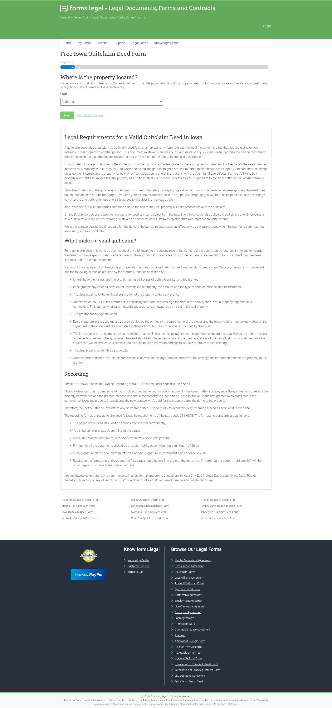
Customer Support (138, 566)
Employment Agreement (189, 600)
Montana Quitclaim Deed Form (149, 512)
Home (67, 43)
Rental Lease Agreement (189, 566)
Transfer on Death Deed (189, 681)
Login (267, 26)
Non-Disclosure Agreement (191, 606)
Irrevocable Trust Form (188, 658)
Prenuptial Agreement (188, 612)
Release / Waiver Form (188, 646)
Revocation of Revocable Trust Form (196, 664)
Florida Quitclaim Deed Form (78, 505)
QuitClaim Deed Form (187, 589)
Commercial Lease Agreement (192, 629)
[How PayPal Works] (88, 568)
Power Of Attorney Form (189, 583)
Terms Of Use (135, 571)
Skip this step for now (90, 115)
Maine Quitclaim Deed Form (147, 499)
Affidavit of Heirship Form (190, 641)
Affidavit (180, 635)
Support (120, 43)
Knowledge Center (166, 43)
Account (103, 43)
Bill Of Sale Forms (185, 571)
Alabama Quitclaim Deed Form (80, 499)
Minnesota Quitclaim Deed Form (150, 505)
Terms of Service (229, 704)
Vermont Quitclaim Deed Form (218, 518)
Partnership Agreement (189, 594)
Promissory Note (185, 623)
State (63, 94)
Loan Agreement (184, 618)
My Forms (84, 43)
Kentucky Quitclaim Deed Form (80, 518)
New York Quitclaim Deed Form (149, 518)
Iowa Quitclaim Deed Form (77, 512)
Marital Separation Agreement (193, 560)
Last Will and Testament (189, 577)
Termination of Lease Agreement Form (197, 669)
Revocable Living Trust (188, 652)
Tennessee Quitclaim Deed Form (219, 512)
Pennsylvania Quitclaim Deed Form (221, 505)
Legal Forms (139, 43)
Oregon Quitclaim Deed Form (218, 499)
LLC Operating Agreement (190, 675)
